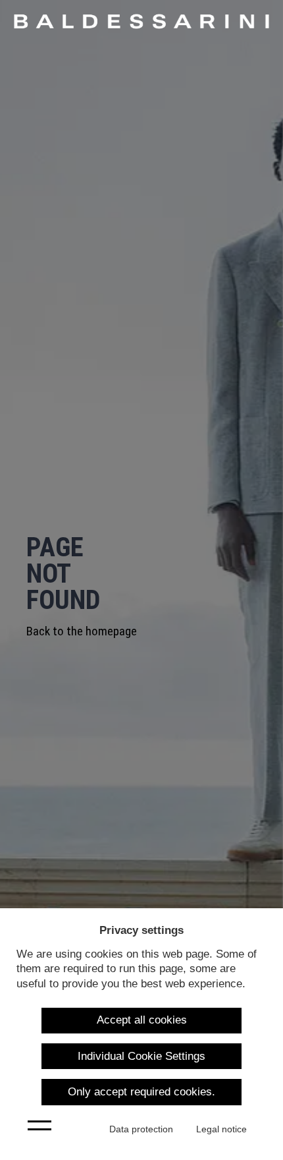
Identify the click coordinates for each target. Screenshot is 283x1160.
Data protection (141, 1129)
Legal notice (221, 1129)
